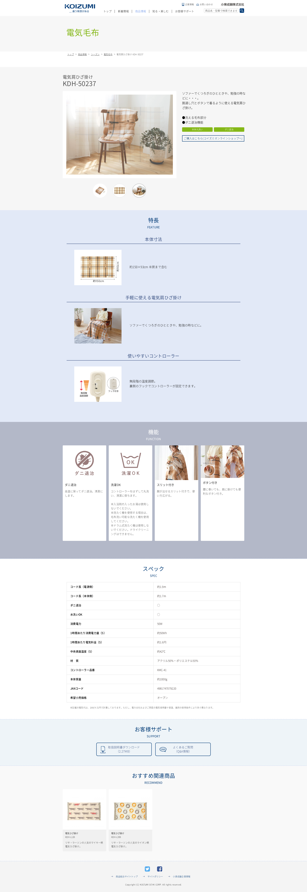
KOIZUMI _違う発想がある (80, 8)
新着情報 (123, 11)
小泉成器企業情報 (181, 876)
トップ (107, 11)
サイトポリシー (155, 876)
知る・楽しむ (160, 11)
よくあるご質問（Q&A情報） (183, 749)
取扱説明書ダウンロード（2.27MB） (124, 749)
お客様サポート (184, 11)
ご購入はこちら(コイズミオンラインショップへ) (213, 138)
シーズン (95, 54)
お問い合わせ (206, 4)
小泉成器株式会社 (232, 4)
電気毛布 (108, 54)
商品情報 (140, 11)
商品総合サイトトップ (127, 876)
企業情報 (189, 4)
